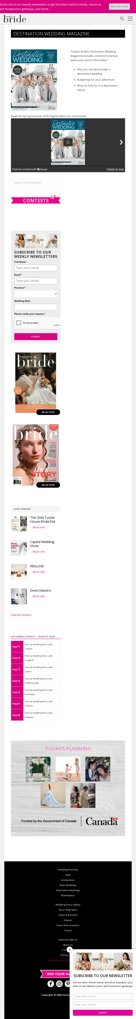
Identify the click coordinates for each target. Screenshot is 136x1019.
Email (18, 274)
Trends (68, 930)
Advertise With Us (68, 939)
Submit (102, 1012)
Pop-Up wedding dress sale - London (39, 646)
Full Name (20, 261)
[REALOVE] (19, 572)
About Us (68, 944)
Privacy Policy (68, 955)
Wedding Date (22, 301)
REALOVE (37, 566)
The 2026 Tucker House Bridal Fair (43, 519)
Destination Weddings (68, 890)
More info (39, 527)
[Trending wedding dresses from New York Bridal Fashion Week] (53, 795)
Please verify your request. (30, 313)
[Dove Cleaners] (19, 596)
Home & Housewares (68, 925)
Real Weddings (68, 885)
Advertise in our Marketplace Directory (68, 960)
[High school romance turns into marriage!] (83, 795)
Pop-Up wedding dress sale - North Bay (39, 692)
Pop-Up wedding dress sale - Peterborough (39, 680)
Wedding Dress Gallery (68, 904)
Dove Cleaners (40, 590)
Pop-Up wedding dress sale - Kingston (39, 715)
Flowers (68, 920)
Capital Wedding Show (42, 544)
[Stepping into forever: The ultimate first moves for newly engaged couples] (68, 769)
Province (20, 287)
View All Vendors (21, 615)
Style (68, 874)
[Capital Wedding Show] (19, 548)
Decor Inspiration (68, 909)
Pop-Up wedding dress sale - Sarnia (39, 669)
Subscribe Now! (119, 6)
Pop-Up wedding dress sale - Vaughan (39, 658)
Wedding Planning (68, 869)
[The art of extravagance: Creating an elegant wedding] (38, 769)
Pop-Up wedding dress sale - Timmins (39, 703)
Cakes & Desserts (68, 914)
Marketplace (68, 895)
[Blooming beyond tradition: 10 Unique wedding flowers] (98, 769)
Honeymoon (68, 880)
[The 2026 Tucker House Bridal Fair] (19, 523)
